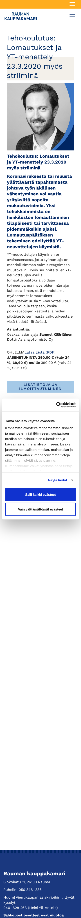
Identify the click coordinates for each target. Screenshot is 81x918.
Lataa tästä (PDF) (40, 352)
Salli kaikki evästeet (40, 494)
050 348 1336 (30, 890)
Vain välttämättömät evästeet (40, 509)
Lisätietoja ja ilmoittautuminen (40, 386)
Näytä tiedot (57, 480)
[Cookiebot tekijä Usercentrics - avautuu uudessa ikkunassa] (57, 405)
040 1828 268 (15, 908)
